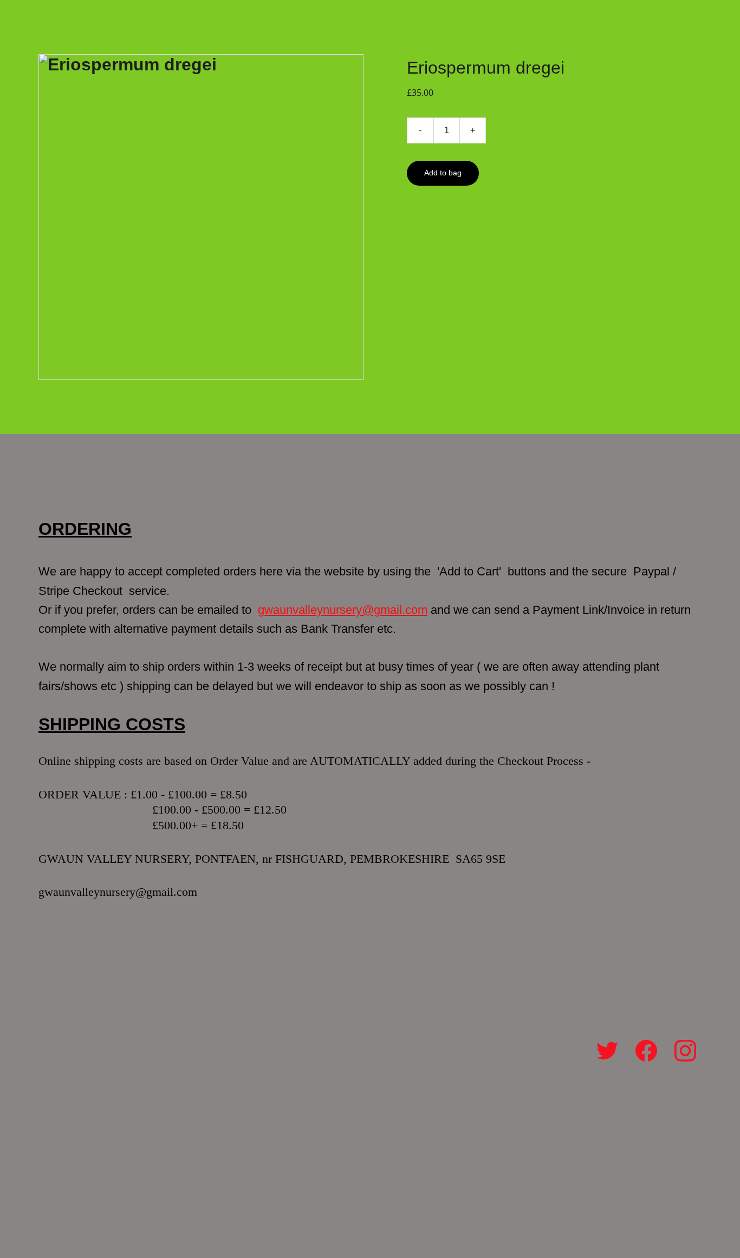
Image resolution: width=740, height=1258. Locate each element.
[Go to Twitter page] (607, 1051)
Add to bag (443, 172)
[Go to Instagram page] (685, 1051)
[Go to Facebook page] (646, 1051)
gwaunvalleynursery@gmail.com (342, 610)
